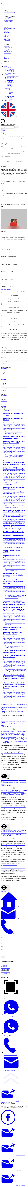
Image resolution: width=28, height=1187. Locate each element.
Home (5, 7)
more (8, 778)
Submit (2, 957)
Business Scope (7, 18)
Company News (7, 53)
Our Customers (7, 17)
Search (16, 127)
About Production (8, 47)
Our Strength (7, 49)
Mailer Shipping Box (9, 29)
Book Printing (7, 39)
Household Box (7, 35)
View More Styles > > (22, 291)
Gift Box (6, 31)
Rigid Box (6, 36)
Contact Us (6, 58)
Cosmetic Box (7, 32)
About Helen (7, 40)
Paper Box (6, 38)
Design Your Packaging (9, 12)
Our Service (6, 50)
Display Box (7, 33)
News (5, 55)
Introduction (6, 46)
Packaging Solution (8, 21)
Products (6, 23)
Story (5, 57)
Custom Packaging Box (9, 28)
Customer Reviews (8, 20)
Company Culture (8, 51)
